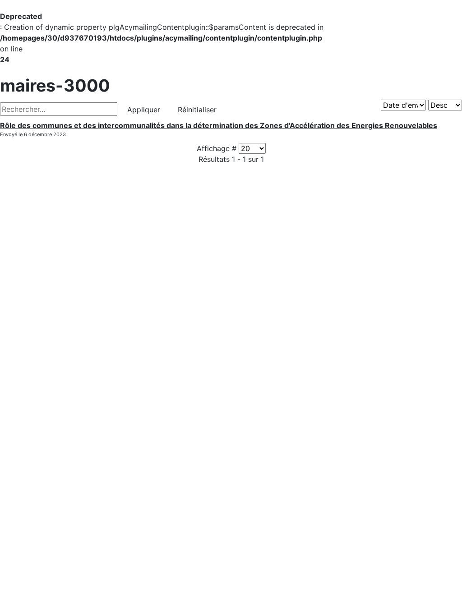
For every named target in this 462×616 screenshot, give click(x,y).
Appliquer (143, 109)
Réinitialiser (197, 109)
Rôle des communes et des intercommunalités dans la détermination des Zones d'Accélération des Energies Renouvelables (218, 125)
